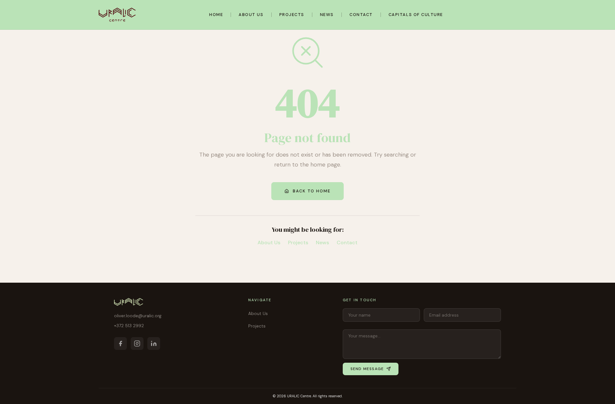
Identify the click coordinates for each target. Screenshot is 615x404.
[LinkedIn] (153, 343)
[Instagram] (137, 343)
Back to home (312, 191)
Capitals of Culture (416, 14)
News (327, 14)
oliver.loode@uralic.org (137, 316)
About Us (251, 14)
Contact (361, 14)
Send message (367, 368)
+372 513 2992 (129, 325)
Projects (291, 14)
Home (216, 14)
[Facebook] (120, 343)
